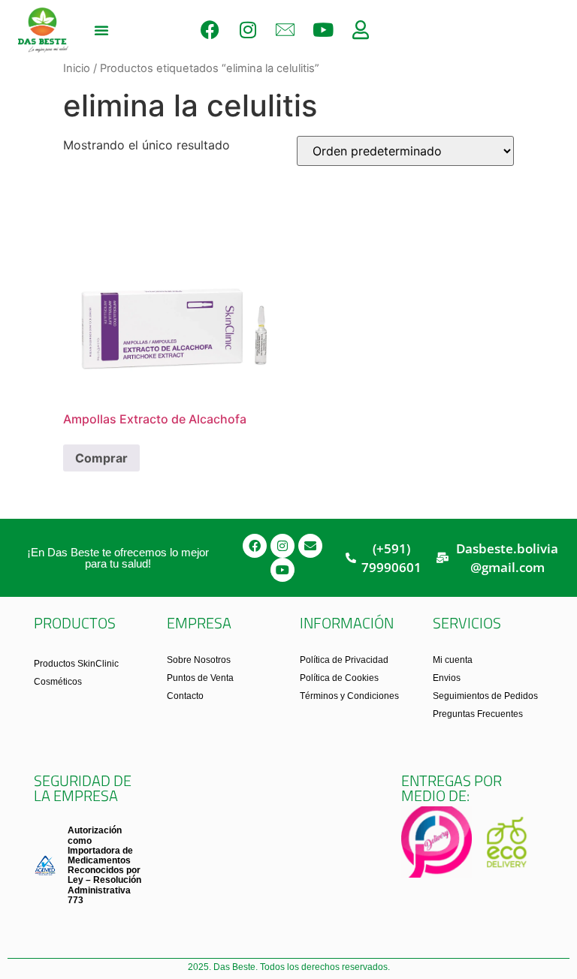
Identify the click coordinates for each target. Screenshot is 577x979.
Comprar (101, 457)
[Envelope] (310, 546)
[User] (360, 30)
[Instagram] (248, 30)
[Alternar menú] (101, 30)
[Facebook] (210, 30)
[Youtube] (323, 30)
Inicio (76, 68)
